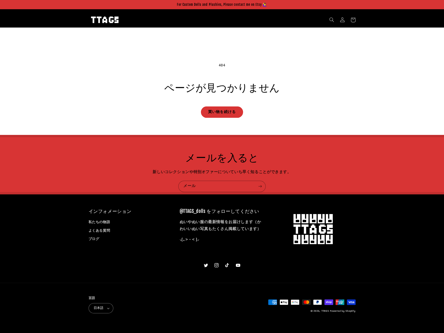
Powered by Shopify (342, 311)
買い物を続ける (222, 112)
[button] (332, 20)
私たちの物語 (99, 222)
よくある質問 (99, 231)
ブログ (94, 239)
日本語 (99, 308)
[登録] (260, 186)
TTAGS (325, 311)
